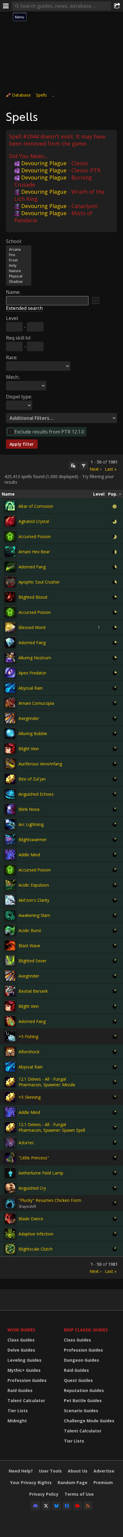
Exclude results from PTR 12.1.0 (49, 431)
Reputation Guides (84, 1390)
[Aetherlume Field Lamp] (10, 1172)
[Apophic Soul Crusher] (10, 581)
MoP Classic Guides (86, 1330)
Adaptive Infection (36, 1234)
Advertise (103, 1471)
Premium (103, 1482)
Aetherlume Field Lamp (41, 1173)
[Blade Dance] (10, 1218)
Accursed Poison (35, 536)
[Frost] (18, 260)
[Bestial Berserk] (10, 991)
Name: (13, 292)
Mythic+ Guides (24, 1370)
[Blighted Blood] (10, 597)
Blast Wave (29, 945)
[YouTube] (77, 1505)
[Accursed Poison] (10, 536)
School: (14, 241)
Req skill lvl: (18, 338)
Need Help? (21, 1471)
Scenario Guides (81, 1410)
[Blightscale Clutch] (10, 1248)
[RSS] (87, 1505)
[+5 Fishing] (10, 1036)
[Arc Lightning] (10, 824)
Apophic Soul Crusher (39, 582)
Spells (41, 95)
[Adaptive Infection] (10, 1233)
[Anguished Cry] (10, 1188)
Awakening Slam (34, 915)
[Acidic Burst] (10, 930)
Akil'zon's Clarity (34, 900)
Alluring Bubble (33, 733)
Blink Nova (29, 809)
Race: (11, 357)
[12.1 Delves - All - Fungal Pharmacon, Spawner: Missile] (10, 1081)
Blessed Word (32, 627)
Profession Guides (27, 1380)
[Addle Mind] (10, 854)
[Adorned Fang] (10, 566)
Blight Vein (29, 748)
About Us (77, 1471)
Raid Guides (20, 1390)
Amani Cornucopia (36, 703)
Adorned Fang (32, 567)
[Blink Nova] (10, 809)
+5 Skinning (30, 1097)
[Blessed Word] (10, 627)
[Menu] (6, 6)
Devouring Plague (44, 163)
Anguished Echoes (36, 794)
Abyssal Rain (31, 688)
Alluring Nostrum (35, 657)
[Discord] (35, 1505)
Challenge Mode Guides (89, 1421)
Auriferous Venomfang (40, 764)
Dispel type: (19, 396)
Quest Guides (78, 1380)
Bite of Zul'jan (32, 779)
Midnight (17, 1421)
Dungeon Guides (81, 1360)
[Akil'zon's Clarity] (10, 900)
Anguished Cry (32, 1188)
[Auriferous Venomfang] (10, 763)
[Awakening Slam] (10, 915)
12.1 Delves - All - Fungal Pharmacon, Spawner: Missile (47, 1081)
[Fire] (18, 255)
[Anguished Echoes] (10, 794)
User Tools (50, 1471)
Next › (95, 469)
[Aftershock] (10, 1051)
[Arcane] (18, 249)
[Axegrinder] (10, 718)
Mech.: (13, 377)
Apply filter (22, 444)
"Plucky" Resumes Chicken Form (50, 1200)
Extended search (24, 308)
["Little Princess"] (10, 1157)
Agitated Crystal (34, 521)
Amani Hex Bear (34, 551)
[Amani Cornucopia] (10, 703)
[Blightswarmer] (10, 839)
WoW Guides (21, 1330)
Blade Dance (31, 1218)
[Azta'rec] (10, 1142)
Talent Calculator (26, 1400)
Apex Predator (32, 673)
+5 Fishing (28, 1036)
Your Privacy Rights (31, 1482)
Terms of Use (79, 1494)
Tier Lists (17, 1410)
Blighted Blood (33, 597)
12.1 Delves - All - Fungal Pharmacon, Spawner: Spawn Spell (52, 1127)
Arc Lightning (31, 824)
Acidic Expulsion (34, 885)
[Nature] (18, 271)
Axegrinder (29, 718)
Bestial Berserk (33, 991)
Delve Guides (21, 1350)
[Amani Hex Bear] (10, 551)
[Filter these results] (83, 465)
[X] (45, 1505)
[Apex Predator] (10, 672)
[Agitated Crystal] (10, 521)
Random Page (72, 1482)
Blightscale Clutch (36, 1249)
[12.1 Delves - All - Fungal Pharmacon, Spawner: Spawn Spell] (10, 1127)
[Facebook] (66, 1505)
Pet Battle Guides (83, 1400)
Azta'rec (26, 1142)
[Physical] (18, 276)
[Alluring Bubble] (10, 733)
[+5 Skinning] (10, 1097)
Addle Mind (29, 854)
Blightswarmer (33, 839)
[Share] (117, 6)
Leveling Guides (24, 1360)
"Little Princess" (34, 1158)
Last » (110, 469)
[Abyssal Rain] (10, 687)
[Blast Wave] (10, 945)
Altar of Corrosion (36, 506)
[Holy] (18, 265)
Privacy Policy (44, 1494)
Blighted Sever (32, 961)
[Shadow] (18, 281)
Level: (12, 318)
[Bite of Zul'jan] (10, 778)
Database (21, 95)
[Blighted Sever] (10, 960)
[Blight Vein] (10, 748)
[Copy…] (73, 465)
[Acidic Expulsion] (10, 884)
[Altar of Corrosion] (10, 506)
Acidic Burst (30, 930)
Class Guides (21, 1340)
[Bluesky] (56, 1505)
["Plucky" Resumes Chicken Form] (10, 1203)
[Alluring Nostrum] (10, 657)
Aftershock (29, 1051)
